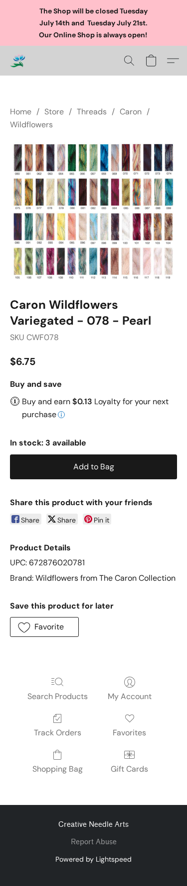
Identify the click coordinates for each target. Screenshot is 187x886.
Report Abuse (94, 842)
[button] (18, 61)
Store (54, 111)
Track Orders (57, 732)
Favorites (129, 732)
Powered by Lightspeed (93, 859)
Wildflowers (31, 124)
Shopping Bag (57, 769)
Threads (92, 111)
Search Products (57, 696)
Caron (131, 111)
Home (20, 111)
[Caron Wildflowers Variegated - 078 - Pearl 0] (93, 212)
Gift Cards (129, 769)
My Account (130, 696)
